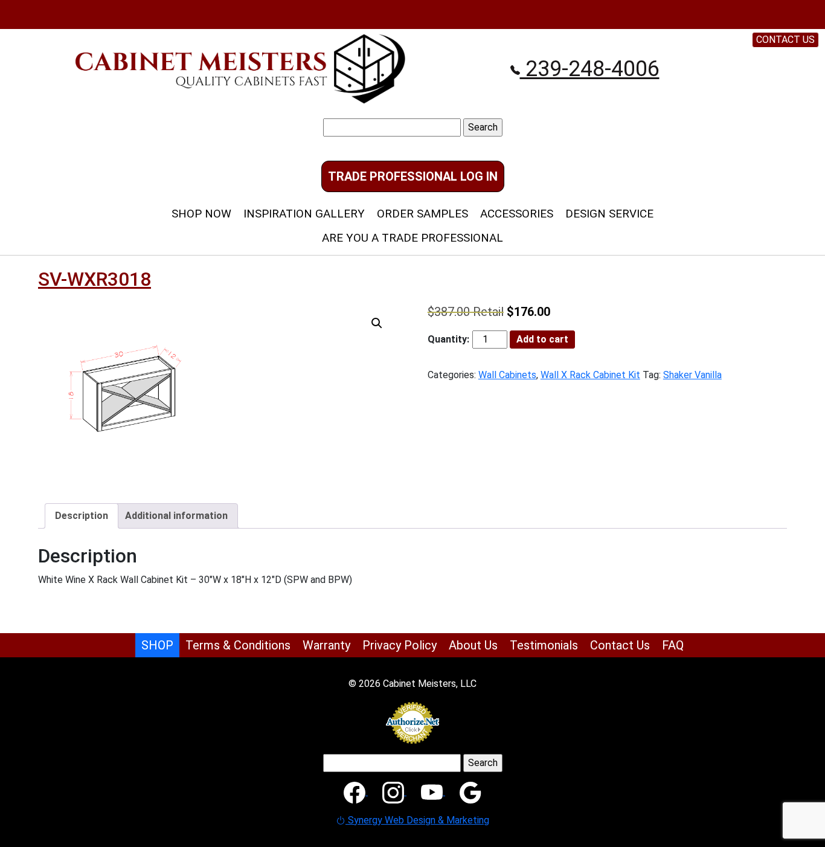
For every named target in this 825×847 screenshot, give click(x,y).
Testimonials (544, 645)
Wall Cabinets (507, 375)
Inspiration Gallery (304, 214)
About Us (473, 645)
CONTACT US (785, 39)
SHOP (157, 645)
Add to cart (542, 339)
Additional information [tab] (176, 515)
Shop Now (201, 214)
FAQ (673, 645)
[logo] (240, 68)
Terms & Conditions (238, 645)
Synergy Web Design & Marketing (417, 820)
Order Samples (422, 214)
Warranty (326, 645)
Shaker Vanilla (692, 375)
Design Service (609, 214)
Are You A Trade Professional (412, 238)
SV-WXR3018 (94, 279)
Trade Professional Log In (413, 176)
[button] (377, 323)
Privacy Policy (399, 645)
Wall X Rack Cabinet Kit (590, 375)
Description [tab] (81, 515)
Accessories (516, 214)
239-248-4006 (590, 69)
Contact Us (620, 645)
